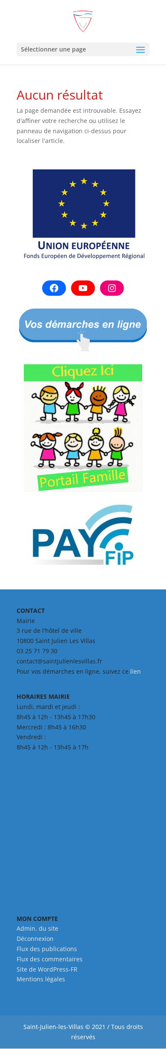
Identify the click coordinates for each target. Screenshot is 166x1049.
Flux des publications (47, 949)
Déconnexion (35, 939)
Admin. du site (37, 928)
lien (135, 671)
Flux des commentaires (50, 959)
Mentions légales (41, 979)
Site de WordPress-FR (47, 969)
